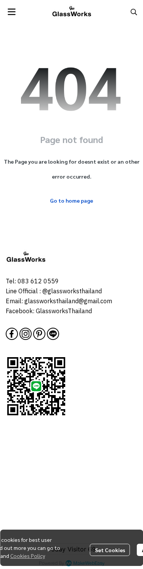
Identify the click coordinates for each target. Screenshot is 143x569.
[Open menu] (11, 12)
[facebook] (12, 334)
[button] (134, 12)
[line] (53, 334)
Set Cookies (110, 549)
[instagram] (25, 334)
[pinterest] (39, 334)
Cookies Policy (27, 555)
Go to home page (71, 200)
